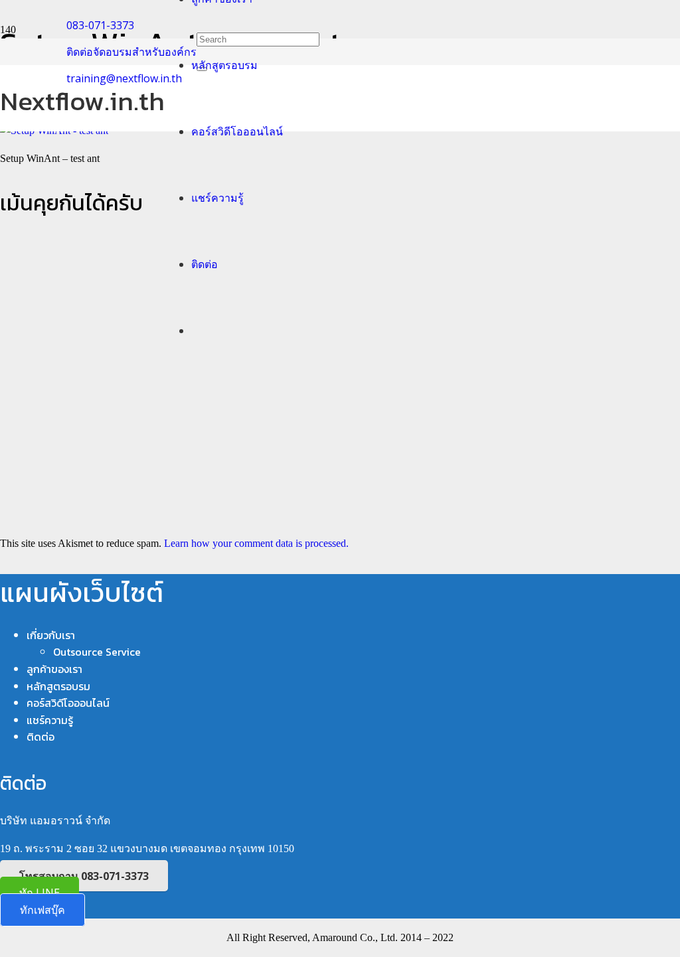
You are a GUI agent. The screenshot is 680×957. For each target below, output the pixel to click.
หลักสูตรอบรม (58, 686)
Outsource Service (97, 652)
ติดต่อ (40, 737)
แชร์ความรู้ (50, 720)
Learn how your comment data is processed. (256, 543)
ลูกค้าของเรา (54, 669)
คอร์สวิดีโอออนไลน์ (68, 703)
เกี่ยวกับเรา (51, 635)
